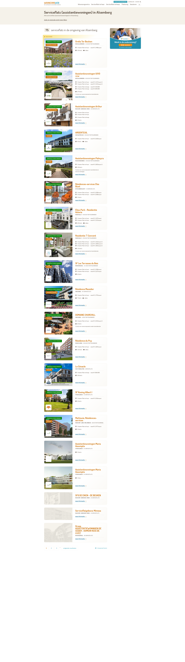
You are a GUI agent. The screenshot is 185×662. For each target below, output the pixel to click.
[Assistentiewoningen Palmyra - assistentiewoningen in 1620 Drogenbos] (58, 166)
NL (139, 4)
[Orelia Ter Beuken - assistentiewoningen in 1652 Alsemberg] (58, 52)
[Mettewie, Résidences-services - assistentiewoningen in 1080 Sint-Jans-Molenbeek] (58, 426)
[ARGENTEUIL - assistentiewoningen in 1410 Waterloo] (58, 141)
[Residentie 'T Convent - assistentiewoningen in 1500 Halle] (58, 245)
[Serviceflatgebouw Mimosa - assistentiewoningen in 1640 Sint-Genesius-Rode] (58, 514)
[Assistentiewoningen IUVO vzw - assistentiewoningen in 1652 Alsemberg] (58, 85)
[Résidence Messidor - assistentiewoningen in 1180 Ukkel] (58, 297)
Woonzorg (51, 3)
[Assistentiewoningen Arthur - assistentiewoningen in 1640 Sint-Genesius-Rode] (58, 114)
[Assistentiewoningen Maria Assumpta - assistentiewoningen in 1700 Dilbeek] (58, 452)
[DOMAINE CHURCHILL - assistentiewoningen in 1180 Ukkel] (58, 323)
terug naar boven (102, 548)
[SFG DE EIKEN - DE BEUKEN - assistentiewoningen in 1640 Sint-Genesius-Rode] (58, 498)
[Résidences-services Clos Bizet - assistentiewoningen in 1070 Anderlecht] (58, 192)
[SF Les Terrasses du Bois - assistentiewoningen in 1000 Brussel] (58, 271)
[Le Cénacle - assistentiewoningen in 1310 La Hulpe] (58, 374)
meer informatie (80, 64)
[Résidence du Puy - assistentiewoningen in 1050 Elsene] (58, 349)
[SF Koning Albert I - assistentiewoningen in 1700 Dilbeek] (58, 400)
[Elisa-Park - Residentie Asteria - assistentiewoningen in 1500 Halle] (58, 218)
